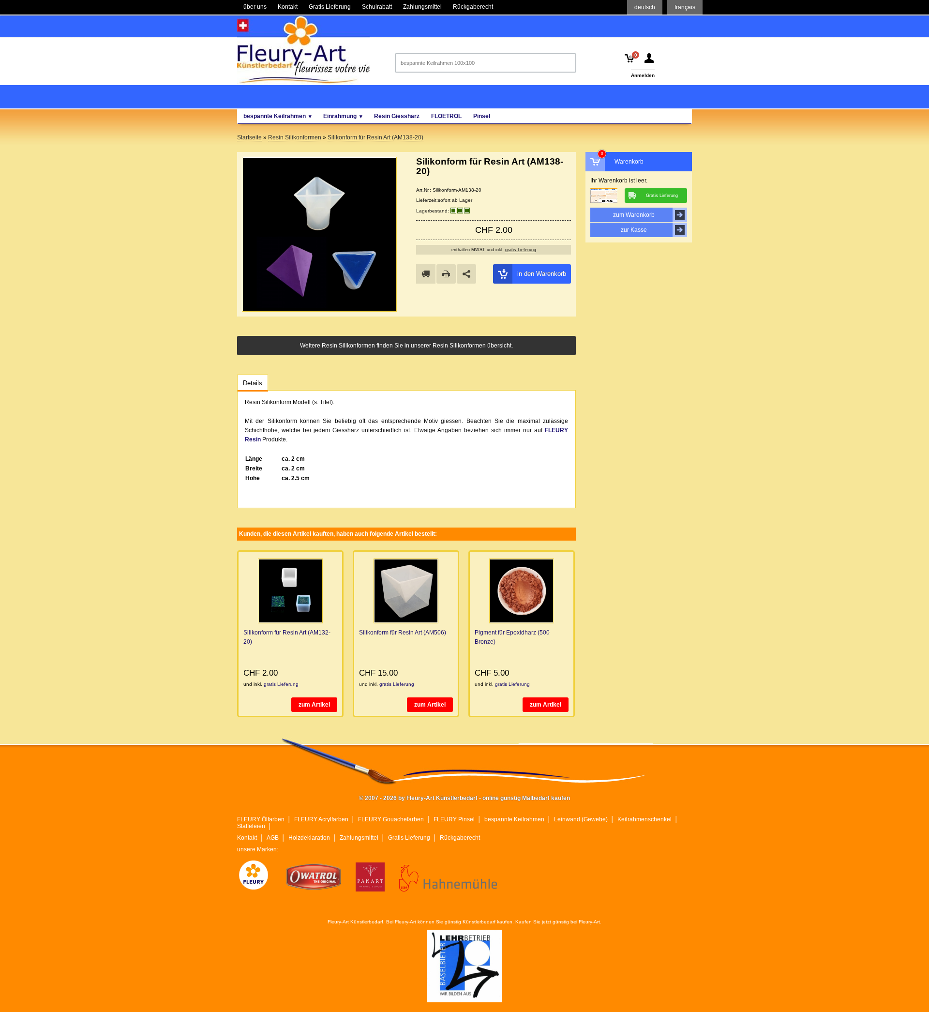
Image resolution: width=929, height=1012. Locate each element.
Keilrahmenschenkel (644, 819)
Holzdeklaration (309, 837)
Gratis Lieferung (409, 837)
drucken (446, 274)
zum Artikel (314, 704)
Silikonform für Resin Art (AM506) (402, 632)
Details (252, 383)
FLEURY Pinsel (454, 819)
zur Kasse (634, 230)
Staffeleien (251, 826)
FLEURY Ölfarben (261, 819)
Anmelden (643, 75)
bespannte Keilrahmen (514, 819)
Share (466, 274)
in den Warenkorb (541, 273)
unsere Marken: (257, 849)
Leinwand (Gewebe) (581, 819)
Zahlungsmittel (359, 837)
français (684, 7)
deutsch (644, 7)
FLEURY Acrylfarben (321, 819)
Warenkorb (629, 161)
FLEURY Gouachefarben (391, 819)
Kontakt (247, 837)
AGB (273, 837)
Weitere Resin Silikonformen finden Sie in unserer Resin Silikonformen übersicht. (406, 345)
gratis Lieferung (520, 249)
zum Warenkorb (634, 214)
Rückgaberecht (460, 837)
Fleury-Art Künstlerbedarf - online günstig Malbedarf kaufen (303, 50)
